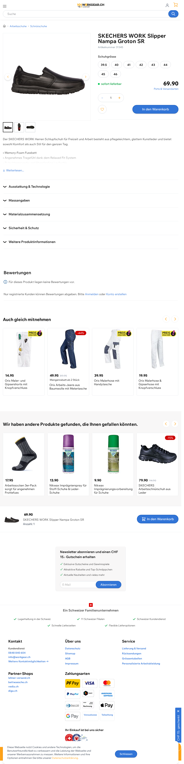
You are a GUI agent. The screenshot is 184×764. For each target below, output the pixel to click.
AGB (67, 658)
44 (165, 65)
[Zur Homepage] (4, 26)
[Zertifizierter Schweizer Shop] (69, 738)
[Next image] (85, 76)
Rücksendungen (131, 653)
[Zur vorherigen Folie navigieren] (166, 319)
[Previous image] (8, 76)
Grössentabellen (132, 658)
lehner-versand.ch (19, 677)
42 (141, 65)
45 (103, 74)
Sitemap (70, 653)
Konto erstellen (116, 294)
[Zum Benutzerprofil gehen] (168, 5)
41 (128, 65)
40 (116, 65)
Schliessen (126, 754)
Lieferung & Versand (134, 648)
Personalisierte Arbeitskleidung (141, 663)
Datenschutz (72, 648)
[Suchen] (173, 13)
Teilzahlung (107, 714)
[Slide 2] (19, 127)
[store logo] (90, 6)
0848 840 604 (17, 652)
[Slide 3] (30, 127)
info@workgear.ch (19, 657)
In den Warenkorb (155, 109)
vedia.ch (13, 686)
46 (115, 74)
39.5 (104, 65)
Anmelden (91, 294)
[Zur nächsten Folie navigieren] (174, 319)
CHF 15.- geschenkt (178, 728)
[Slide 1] (8, 127)
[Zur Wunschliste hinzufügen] (102, 109)
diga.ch (12, 690)
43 (153, 65)
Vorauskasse (90, 714)
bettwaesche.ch (17, 682)
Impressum (72, 663)
